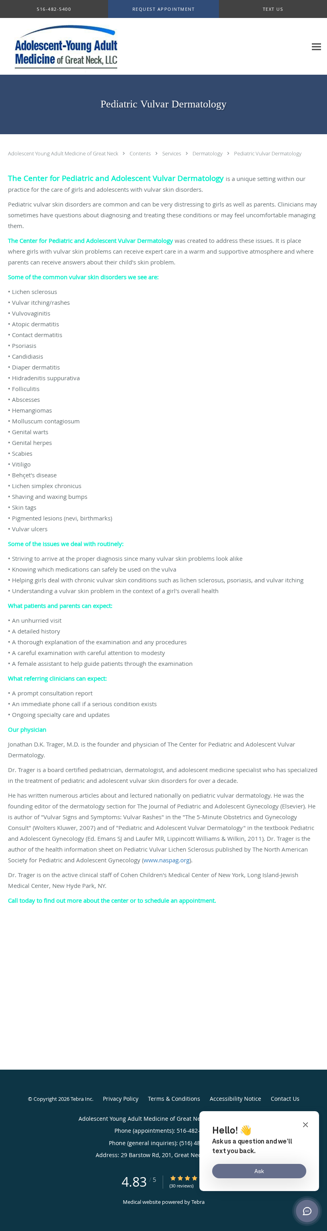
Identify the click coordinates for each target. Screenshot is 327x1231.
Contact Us (285, 1098)
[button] (163, 9)
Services (172, 153)
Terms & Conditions (174, 1098)
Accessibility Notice (235, 1098)
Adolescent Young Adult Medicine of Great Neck (63, 153)
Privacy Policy (120, 1098)
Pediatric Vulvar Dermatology (267, 153)
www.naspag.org (166, 860)
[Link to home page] (65, 46)
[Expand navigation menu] (316, 46)
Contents (141, 153)
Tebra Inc (81, 1098)
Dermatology (208, 153)
